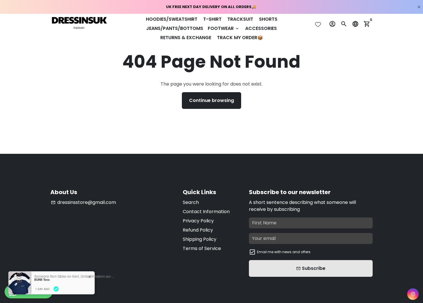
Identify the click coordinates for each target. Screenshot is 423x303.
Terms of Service (202, 248)
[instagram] (413, 294)
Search (191, 202)
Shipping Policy (199, 239)
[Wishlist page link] (318, 24)
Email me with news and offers (283, 251)
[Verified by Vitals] (56, 288)
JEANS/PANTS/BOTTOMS (174, 28)
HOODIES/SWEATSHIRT (171, 19)
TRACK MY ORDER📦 (240, 37)
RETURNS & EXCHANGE (185, 37)
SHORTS (268, 19)
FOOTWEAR (223, 28)
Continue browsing (211, 100)
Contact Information (206, 211)
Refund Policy (198, 230)
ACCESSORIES (261, 28)
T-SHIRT (212, 19)
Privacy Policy (198, 220)
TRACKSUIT (240, 19)
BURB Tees (42, 279)
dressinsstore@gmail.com (83, 202)
